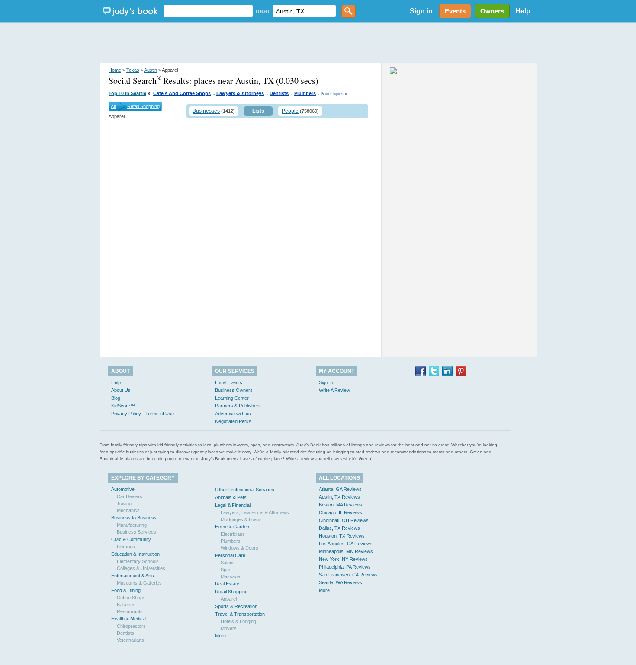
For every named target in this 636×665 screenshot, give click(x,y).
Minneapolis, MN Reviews (346, 551)
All (113, 106)
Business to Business (134, 517)
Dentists (279, 93)
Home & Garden (232, 526)
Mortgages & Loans (241, 519)
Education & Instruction (135, 554)
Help (522, 11)
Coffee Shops (131, 597)
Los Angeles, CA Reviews (346, 543)
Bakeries (126, 604)
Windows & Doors (239, 547)
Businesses (206, 111)
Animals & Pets (231, 497)
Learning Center (232, 398)
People (290, 111)
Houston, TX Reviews (342, 535)
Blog (115, 398)
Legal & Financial (233, 505)
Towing (124, 503)
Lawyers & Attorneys (240, 93)
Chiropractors (131, 626)
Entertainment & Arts (132, 575)
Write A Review (334, 390)
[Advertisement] (318, 43)
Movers (229, 628)
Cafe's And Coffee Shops (182, 93)
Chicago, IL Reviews (340, 512)
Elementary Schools (138, 561)
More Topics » (334, 94)
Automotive (123, 489)
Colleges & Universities (141, 568)
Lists (258, 111)
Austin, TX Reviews (339, 497)
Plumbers (305, 93)
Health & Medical (128, 618)
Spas (226, 569)
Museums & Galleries (139, 582)
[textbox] (208, 11)
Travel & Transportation (240, 614)
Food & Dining (126, 590)
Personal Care (230, 555)
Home (115, 70)
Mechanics (128, 510)
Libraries (126, 546)
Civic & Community (131, 539)
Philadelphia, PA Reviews (345, 567)
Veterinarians (130, 640)
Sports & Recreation (236, 606)
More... (222, 635)
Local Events (228, 382)
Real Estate (227, 583)
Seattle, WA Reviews (340, 582)
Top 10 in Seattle (127, 93)
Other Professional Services (244, 489)
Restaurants (130, 611)
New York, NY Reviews (343, 559)
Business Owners (234, 390)
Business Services (136, 532)
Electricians (233, 534)
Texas (132, 70)
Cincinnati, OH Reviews (344, 520)
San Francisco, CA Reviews (348, 574)
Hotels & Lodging (238, 621)
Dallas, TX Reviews (339, 528)
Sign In (326, 382)
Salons (228, 562)
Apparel (229, 598)
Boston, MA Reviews (340, 504)
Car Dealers (129, 496)
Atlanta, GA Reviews (340, 489)
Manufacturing (132, 525)
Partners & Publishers (238, 405)
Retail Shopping (143, 106)
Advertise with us (233, 413)
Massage (230, 576)
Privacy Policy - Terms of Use (142, 413)
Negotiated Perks (233, 421)
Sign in (421, 11)
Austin (150, 70)
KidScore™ (123, 405)
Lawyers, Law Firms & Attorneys (255, 512)
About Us (121, 390)
